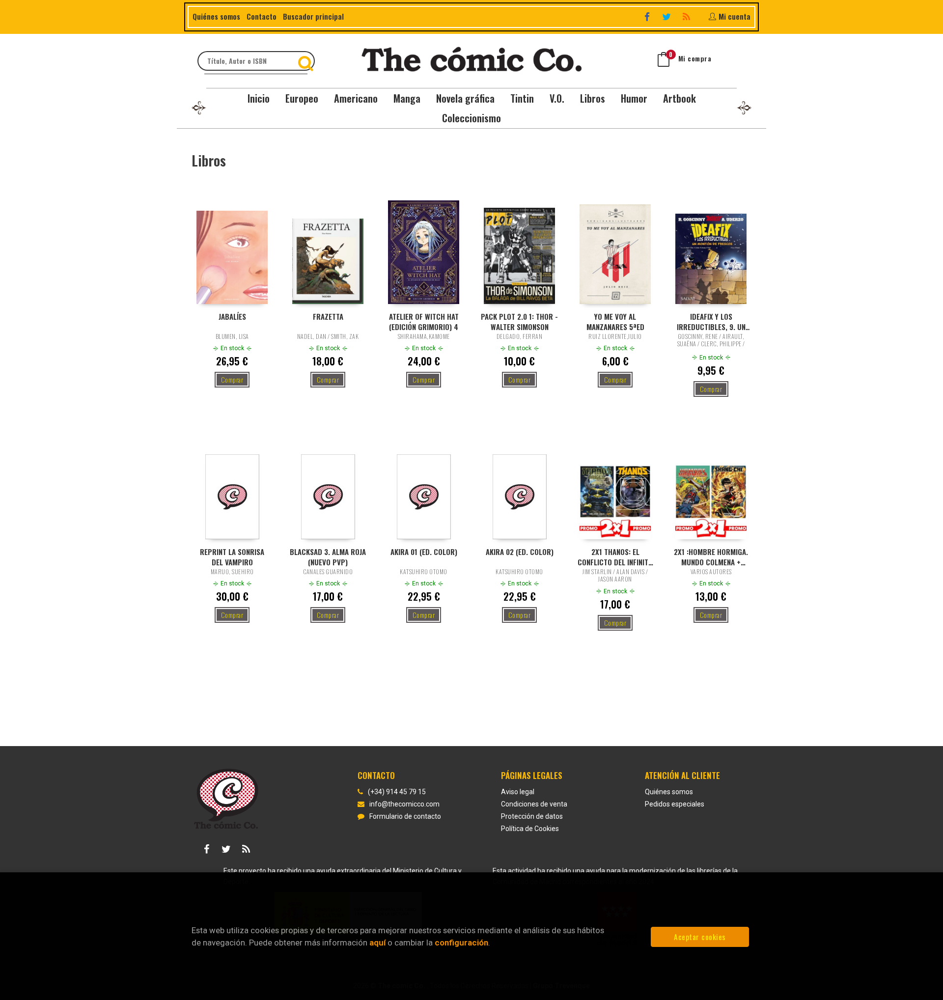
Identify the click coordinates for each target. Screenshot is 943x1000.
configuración (461, 942)
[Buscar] (307, 61)
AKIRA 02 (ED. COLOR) (520, 552)
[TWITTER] (668, 16)
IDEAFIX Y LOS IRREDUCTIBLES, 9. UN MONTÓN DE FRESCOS (711, 321)
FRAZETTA (328, 316)
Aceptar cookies (700, 936)
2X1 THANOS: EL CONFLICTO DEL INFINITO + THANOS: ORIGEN (615, 556)
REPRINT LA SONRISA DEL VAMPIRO (232, 556)
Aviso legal (517, 792)
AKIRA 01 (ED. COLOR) (423, 552)
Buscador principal (313, 16)
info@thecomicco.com (404, 804)
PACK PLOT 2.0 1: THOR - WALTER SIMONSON (519, 321)
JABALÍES (232, 316)
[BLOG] (687, 16)
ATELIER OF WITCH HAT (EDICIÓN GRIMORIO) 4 (424, 321)
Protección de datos (532, 816)
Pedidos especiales (674, 804)
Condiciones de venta (534, 804)
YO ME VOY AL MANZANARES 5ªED (615, 321)
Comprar (232, 379)
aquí (377, 942)
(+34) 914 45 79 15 (397, 792)
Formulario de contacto (405, 816)
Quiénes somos (216, 16)
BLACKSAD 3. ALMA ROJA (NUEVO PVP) (328, 556)
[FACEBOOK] (648, 16)
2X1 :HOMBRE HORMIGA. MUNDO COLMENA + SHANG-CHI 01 (711, 556)
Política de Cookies (530, 829)
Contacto (262, 16)
